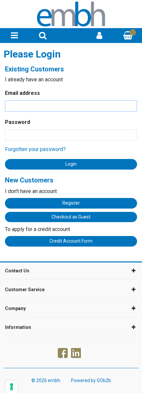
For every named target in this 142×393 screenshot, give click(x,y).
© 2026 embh (45, 380)
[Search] (42, 35)
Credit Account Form (71, 241)
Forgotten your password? (35, 149)
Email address (22, 93)
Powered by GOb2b (91, 380)
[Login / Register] (99, 35)
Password (17, 122)
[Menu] (14, 35)
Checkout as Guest (71, 216)
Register (71, 203)
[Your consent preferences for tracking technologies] (11, 386)
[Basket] (128, 35)
